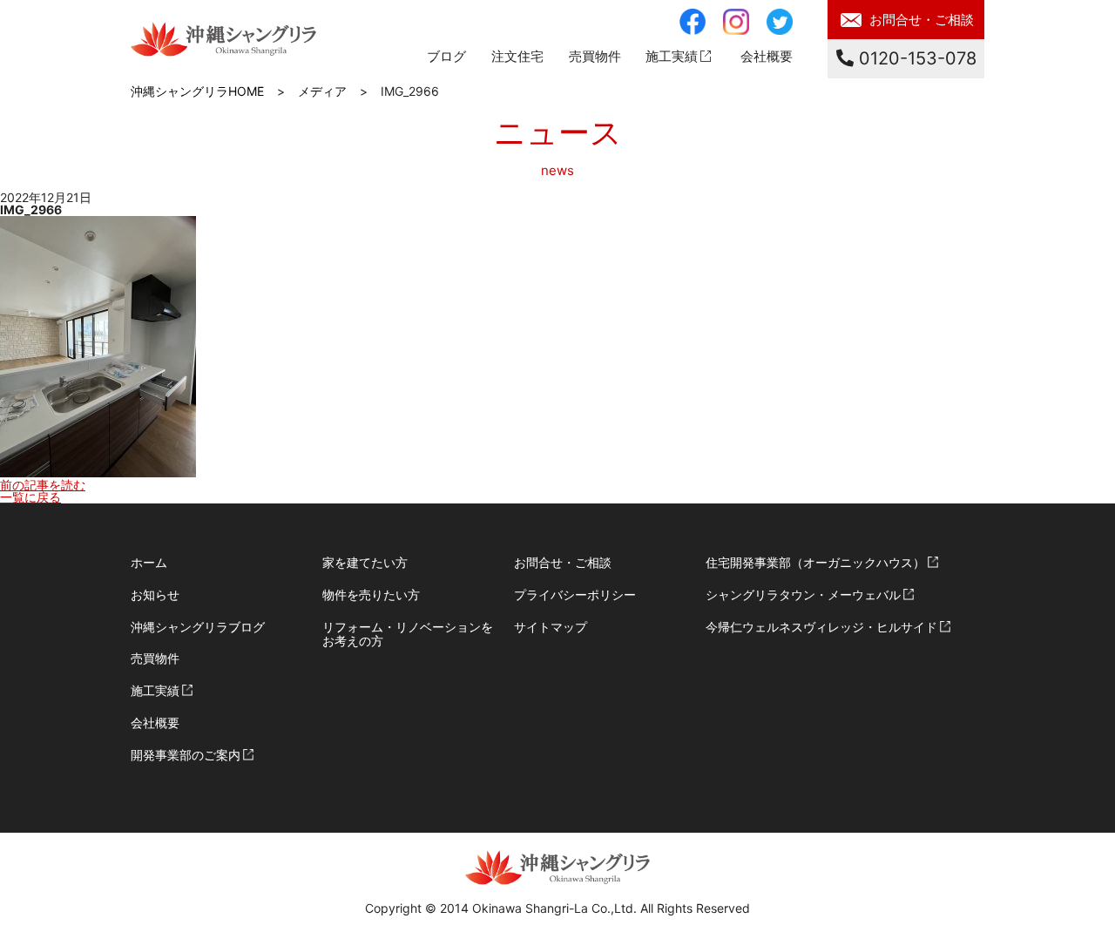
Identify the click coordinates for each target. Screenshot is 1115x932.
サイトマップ (550, 626)
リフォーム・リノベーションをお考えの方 (407, 634)
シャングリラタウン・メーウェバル (803, 594)
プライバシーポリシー (575, 594)
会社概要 (766, 56)
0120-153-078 (915, 58)
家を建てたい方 (365, 562)
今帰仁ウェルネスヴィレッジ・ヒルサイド (821, 626)
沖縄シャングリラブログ (198, 626)
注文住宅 (517, 56)
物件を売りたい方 (371, 594)
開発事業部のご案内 (185, 754)
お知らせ (155, 594)
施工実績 (671, 56)
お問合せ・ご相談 (921, 19)
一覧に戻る (30, 497)
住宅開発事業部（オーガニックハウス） (815, 562)
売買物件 (155, 658)
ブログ (446, 56)
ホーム (149, 562)
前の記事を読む (42, 484)
